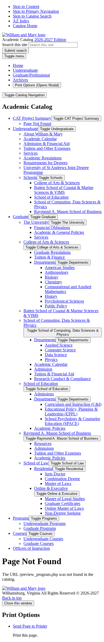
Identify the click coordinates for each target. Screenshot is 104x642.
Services (30, 153)
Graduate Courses (38, 543)
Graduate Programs (39, 528)
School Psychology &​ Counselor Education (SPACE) (72, 421)
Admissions (44, 394)
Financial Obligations (52, 227)
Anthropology (57, 272)
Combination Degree (62, 478)
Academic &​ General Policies (59, 232)
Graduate (20, 216)
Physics (51, 359)
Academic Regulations (42, 158)
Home (18, 65)
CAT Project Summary (32, 118)
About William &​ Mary (43, 134)
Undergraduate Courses (43, 538)
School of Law (36, 463)
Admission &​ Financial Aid (46, 143)
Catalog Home (25, 25)
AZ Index (21, 21)
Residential (43, 468)
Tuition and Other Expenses (46, 148)
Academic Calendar (40, 139)
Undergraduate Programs (44, 523)
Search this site (14, 44)
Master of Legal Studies (65, 498)
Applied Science (59, 345)
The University (36, 222)
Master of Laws (58, 483)
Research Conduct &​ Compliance (62, 378)
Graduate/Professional (31, 75)
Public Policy (56, 306)
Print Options (37, 85)
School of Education (51, 197)
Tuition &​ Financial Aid (54, 374)
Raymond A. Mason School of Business (68, 211)
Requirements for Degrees (45, 162)
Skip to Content (26, 6)
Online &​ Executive (51, 488)
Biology (51, 277)
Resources (42, 443)
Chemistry (53, 282)
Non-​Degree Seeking (63, 513)
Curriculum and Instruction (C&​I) (73, 404)
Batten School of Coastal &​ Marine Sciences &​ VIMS (63, 190)
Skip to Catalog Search (32, 16)
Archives (20, 80)
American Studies (60, 267)
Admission (43, 369)
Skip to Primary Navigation (36, 11)
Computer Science (60, 350)
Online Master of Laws (64, 508)
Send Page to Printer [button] (30, 626)
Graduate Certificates (62, 503)
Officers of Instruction (31, 548)
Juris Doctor (55, 474)
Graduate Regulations (52, 252)
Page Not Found (37, 123)
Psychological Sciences (64, 301)
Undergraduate (25, 70)
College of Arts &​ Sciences (57, 182)
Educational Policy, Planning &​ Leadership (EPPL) (71, 411)
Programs (21, 518)
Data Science (56, 354)
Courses (19, 533)
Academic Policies (49, 428)
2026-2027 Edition (50, 39)
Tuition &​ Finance (49, 257)
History (51, 296)
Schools (30, 177)
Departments (44, 262)
